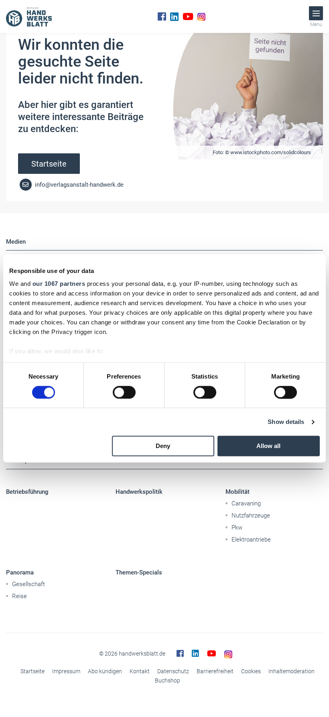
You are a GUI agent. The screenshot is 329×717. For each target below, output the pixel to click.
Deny (163, 446)
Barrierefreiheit (215, 671)
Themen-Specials (139, 572)
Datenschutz (173, 671)
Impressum (66, 671)
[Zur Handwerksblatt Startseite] (29, 16)
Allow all (268, 446)
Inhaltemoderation (291, 671)
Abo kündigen (105, 671)
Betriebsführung (27, 491)
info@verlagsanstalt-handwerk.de (78, 184)
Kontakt (140, 671)
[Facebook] (162, 16)
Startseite (49, 164)
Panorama (20, 572)
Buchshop (167, 680)
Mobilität (237, 491)
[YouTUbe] (188, 16)
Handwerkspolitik (139, 491)
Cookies (251, 671)
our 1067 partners (58, 283)
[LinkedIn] (174, 16)
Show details (286, 421)
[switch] (124, 392)
